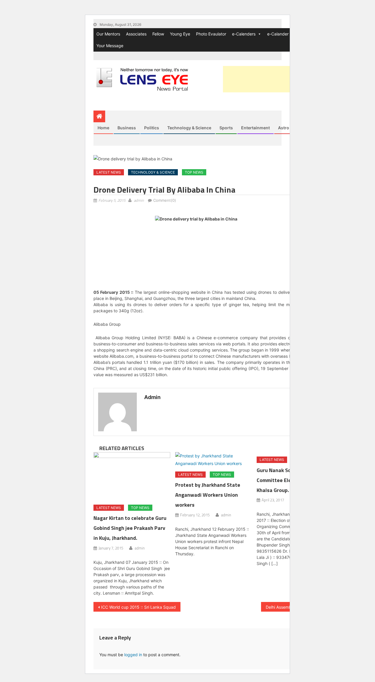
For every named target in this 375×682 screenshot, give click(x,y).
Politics (151, 127)
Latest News (108, 172)
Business (126, 127)
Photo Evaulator (211, 33)
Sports (226, 127)
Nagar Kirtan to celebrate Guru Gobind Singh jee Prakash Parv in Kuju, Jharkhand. (129, 528)
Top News (194, 172)
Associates (136, 33)
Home (103, 127)
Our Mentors (108, 33)
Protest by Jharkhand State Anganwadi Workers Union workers (207, 495)
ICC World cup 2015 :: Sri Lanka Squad (138, 607)
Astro (283, 127)
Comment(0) (164, 200)
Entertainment (255, 127)
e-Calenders (243, 33)
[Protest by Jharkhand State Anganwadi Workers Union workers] (213, 459)
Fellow (158, 33)
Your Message (109, 45)
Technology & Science (189, 127)
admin (139, 200)
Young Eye (180, 33)
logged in (133, 654)
